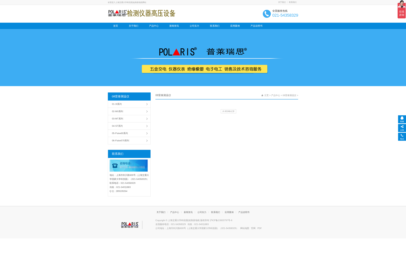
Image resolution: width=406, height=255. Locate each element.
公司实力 (194, 25)
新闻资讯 (174, 25)
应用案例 (235, 25)
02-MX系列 (117, 111)
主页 (266, 95)
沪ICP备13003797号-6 (221, 220)
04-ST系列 (117, 126)
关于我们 (282, 2)
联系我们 (293, 2)
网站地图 (244, 228)
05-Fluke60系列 (120, 133)
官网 (253, 228)
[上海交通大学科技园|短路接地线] (141, 13)
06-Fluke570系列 (120, 140)
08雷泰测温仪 (120, 96)
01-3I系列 (117, 104)
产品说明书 (256, 25)
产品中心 (154, 25)
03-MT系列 (117, 118)
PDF (259, 228)
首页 (115, 25)
